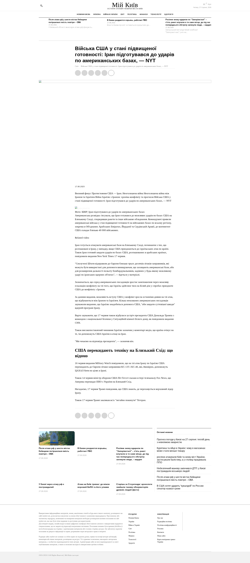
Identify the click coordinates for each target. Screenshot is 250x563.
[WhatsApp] (91, 73)
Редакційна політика (164, 522)
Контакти (160, 532)
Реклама (160, 529)
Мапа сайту (161, 536)
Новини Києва (133, 518)
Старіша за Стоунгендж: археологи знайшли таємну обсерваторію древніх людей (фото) (134, 487)
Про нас (160, 518)
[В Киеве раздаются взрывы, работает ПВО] (101, 22)
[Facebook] (78, 73)
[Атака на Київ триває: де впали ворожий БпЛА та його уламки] (95, 474)
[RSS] (187, 519)
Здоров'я (131, 543)
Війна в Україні (134, 525)
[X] (84, 73)
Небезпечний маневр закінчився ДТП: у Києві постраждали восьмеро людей (181, 469)
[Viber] (104, 73)
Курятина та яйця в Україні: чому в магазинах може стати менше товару (181, 449)
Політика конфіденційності (167, 525)
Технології (132, 539)
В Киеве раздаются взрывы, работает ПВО (127, 20)
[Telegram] (98, 73)
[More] (111, 73)
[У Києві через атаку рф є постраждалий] (57, 474)
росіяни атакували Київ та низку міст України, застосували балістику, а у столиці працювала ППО (181, 460)
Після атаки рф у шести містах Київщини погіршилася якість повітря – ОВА (54, 451)
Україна (131, 522)
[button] (41, 5)
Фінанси (131, 536)
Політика (131, 532)
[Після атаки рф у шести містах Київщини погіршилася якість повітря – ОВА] (43, 22)
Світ (77, 66)
